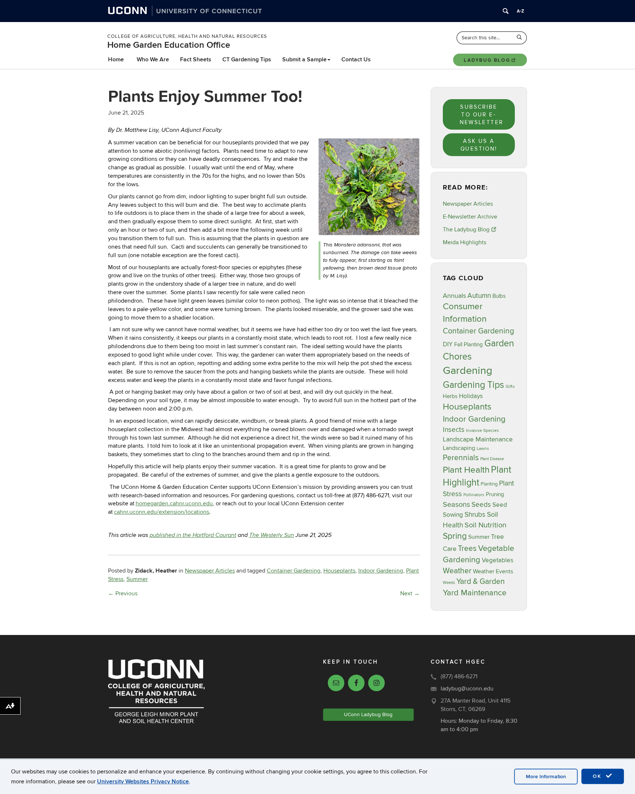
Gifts (510, 386)
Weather (457, 570)
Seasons (456, 504)
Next (410, 593)
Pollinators (473, 495)
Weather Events (493, 571)
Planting (489, 484)
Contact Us (356, 59)
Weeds (449, 582)
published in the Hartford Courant (193, 535)
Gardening (467, 370)
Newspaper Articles (210, 570)
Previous (122, 593)
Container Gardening (293, 570)
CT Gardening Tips (246, 59)
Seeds (481, 505)
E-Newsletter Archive (470, 216)
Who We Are (153, 59)
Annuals (454, 296)
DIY (448, 344)
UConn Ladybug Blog (368, 714)
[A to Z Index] (520, 11)
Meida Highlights (464, 242)
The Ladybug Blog (466, 229)
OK (598, 776)
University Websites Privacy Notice (143, 781)
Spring (455, 536)
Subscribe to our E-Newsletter (481, 115)
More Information (546, 776)
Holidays (471, 396)
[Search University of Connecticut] (506, 11)
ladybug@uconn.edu (467, 688)
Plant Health (466, 470)
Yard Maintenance (474, 593)
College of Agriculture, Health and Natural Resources (187, 36)
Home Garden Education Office (168, 45)
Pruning (495, 494)
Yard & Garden (480, 581)
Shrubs (474, 514)
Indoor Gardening (380, 570)
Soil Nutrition (485, 525)
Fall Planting (468, 345)
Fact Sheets (195, 59)
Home (116, 59)
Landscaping (459, 448)
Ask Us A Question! (478, 145)
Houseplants (339, 570)
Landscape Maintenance (478, 439)
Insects (453, 430)
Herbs (450, 396)
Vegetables (497, 560)
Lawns (483, 448)
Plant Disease (492, 458)
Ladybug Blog (487, 60)
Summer (137, 579)
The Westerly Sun (271, 535)
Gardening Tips (473, 384)
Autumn (479, 296)
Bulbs (499, 296)
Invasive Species (482, 430)
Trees (467, 548)
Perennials (461, 457)
